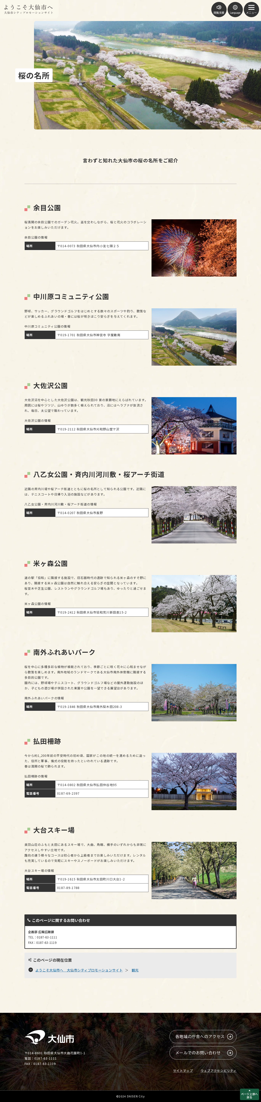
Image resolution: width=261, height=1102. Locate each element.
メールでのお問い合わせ (198, 1053)
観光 (135, 970)
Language (235, 12)
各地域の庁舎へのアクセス (200, 1036)
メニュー (251, 12)
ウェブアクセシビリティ (219, 1070)
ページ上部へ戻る (249, 1096)
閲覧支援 (219, 12)
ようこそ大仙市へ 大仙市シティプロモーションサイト (79, 970)
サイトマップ (183, 1070)
